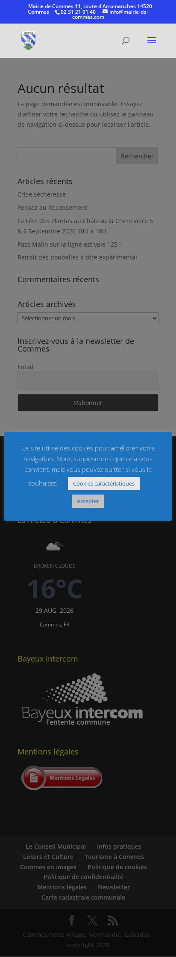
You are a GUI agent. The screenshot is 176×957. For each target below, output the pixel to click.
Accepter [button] (88, 501)
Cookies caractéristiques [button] (104, 483)
